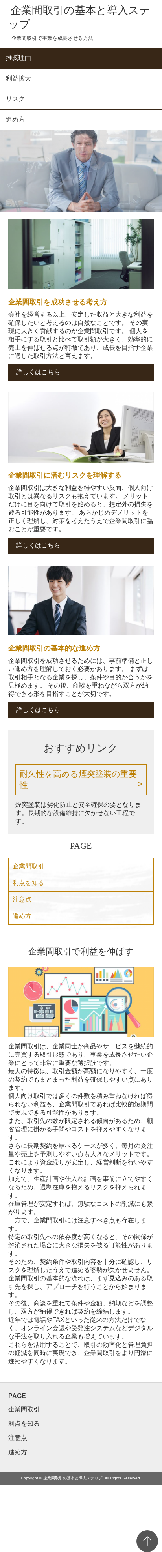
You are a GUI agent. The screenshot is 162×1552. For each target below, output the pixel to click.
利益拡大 (18, 78)
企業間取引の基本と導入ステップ (79, 17)
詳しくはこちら (38, 372)
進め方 (15, 119)
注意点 (22, 899)
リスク (15, 99)
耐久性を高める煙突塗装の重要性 (78, 779)
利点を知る (28, 882)
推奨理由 (18, 57)
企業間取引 (28, 866)
